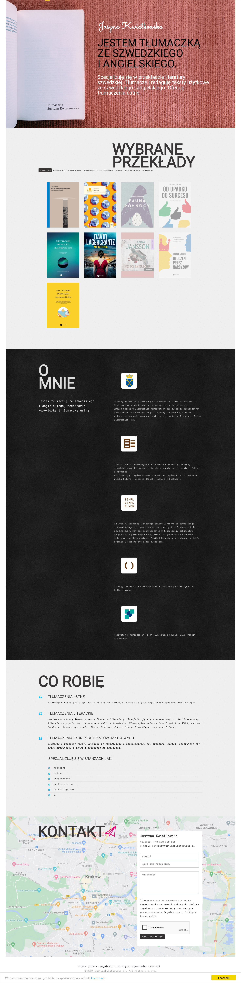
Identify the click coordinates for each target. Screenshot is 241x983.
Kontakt (155, 966)
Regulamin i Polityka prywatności (123, 966)
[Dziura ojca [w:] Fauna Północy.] (137, 205)
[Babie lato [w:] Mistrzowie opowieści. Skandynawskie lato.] (63, 305)
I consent (223, 978)
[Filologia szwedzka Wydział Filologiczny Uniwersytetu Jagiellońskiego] (129, 394)
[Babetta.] (100, 205)
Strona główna (87, 966)
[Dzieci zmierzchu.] (137, 255)
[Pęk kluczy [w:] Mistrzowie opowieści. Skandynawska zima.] (63, 255)
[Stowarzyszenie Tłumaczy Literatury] (129, 457)
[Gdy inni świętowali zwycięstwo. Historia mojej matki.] (63, 205)
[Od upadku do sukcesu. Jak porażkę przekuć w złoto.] (175, 205)
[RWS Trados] (129, 628)
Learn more (98, 978)
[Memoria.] (100, 255)
